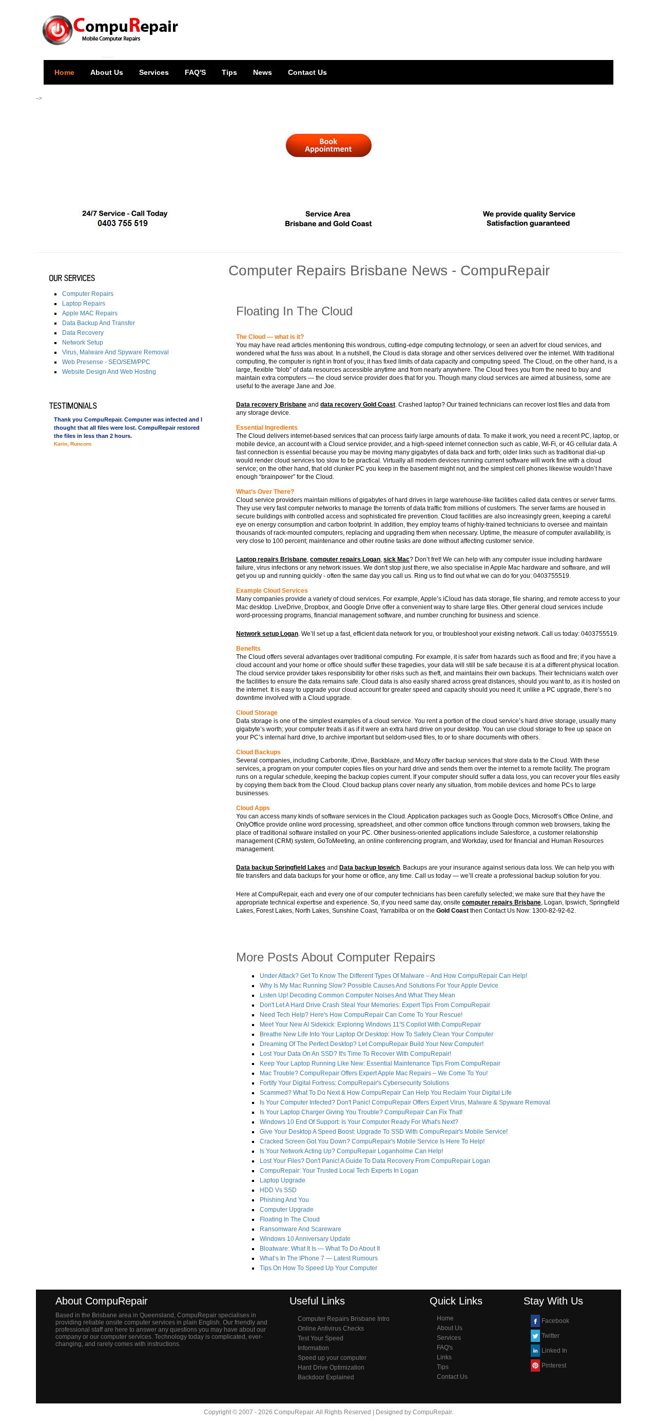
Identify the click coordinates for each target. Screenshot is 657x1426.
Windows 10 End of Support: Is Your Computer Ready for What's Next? (359, 1122)
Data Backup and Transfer (98, 323)
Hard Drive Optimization (331, 1367)
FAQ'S (195, 72)
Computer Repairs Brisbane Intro (344, 1318)
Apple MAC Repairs (90, 313)
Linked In (554, 1350)
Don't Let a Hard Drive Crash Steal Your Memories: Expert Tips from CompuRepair (375, 1005)
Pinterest (554, 1365)
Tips (229, 72)
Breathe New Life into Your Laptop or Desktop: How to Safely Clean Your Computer (376, 1034)
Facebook (555, 1320)
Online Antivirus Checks (331, 1328)
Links (444, 1357)
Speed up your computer (332, 1357)
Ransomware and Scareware (300, 1229)
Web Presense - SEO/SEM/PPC (106, 362)
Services (154, 72)
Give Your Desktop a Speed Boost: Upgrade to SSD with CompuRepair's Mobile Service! (384, 1131)
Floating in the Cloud (290, 1219)
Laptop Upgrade (282, 1180)
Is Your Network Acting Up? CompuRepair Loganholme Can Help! (351, 1151)
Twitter (550, 1335)
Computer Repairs (87, 293)
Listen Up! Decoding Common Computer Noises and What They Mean (357, 995)
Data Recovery (83, 332)
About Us (106, 72)
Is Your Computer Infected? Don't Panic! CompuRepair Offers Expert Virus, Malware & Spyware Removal (405, 1102)
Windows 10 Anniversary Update (305, 1238)
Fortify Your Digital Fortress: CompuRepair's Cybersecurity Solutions (354, 1083)
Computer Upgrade (287, 1209)
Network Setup (82, 342)
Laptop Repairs (83, 303)
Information (313, 1348)
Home (64, 72)
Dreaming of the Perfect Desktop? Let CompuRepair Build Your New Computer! (372, 1044)
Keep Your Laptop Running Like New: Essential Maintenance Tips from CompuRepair (380, 1063)
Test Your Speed (320, 1338)
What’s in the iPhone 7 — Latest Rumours (319, 1258)
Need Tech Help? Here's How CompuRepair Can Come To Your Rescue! (361, 1014)
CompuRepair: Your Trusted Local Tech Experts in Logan (339, 1170)
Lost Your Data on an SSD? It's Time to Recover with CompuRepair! (355, 1053)
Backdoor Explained (326, 1377)
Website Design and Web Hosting (109, 371)
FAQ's (445, 1347)
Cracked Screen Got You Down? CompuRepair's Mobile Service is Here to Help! (372, 1141)
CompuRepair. (433, 1412)
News (262, 72)
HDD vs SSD (278, 1190)
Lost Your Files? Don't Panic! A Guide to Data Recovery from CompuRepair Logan (375, 1160)
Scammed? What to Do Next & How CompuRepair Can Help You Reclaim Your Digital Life (386, 1092)
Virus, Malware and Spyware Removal (115, 352)
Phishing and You (284, 1199)
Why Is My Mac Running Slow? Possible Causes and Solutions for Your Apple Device (379, 985)
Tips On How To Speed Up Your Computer (318, 1268)
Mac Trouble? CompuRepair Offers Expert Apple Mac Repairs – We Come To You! (374, 1073)
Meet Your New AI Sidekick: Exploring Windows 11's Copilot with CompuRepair (370, 1024)
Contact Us (307, 72)
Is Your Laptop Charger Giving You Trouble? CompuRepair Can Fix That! (361, 1112)
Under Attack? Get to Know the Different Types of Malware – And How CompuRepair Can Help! (393, 975)
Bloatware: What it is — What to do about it (320, 1248)
